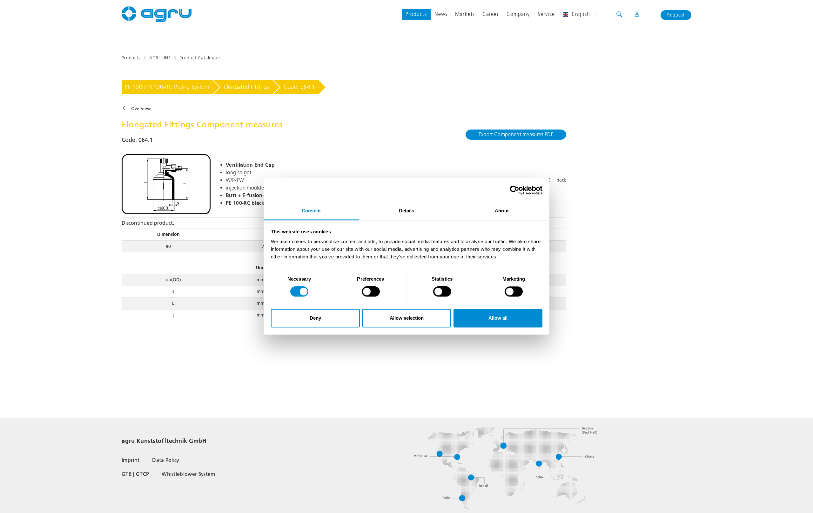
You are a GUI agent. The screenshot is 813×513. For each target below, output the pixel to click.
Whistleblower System (188, 474)
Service (546, 14)
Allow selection (407, 318)
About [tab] (502, 210)
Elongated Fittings (246, 86)
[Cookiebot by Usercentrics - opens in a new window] (514, 190)
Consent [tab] (311, 210)
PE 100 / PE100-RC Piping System (167, 86)
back (561, 180)
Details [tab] (406, 210)
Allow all (497, 318)
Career (490, 14)
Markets (465, 14)
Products (416, 14)
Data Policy (165, 460)
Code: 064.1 (299, 86)
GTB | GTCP (135, 474)
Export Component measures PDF (516, 134)
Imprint (130, 460)
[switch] (371, 292)
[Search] (619, 14)
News (440, 14)
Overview (141, 108)
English (581, 14)
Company (518, 14)
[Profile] (633, 14)
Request (676, 15)
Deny (315, 318)
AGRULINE (160, 58)
